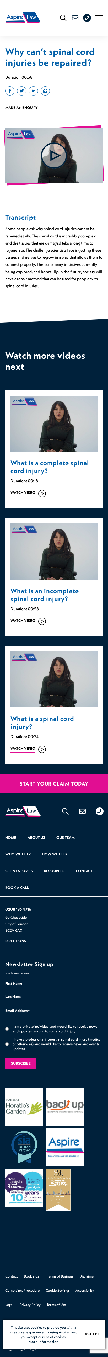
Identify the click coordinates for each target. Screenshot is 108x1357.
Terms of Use (56, 1304)
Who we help (18, 854)
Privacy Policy (30, 1304)
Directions (15, 941)
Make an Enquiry (21, 107)
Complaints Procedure (22, 1290)
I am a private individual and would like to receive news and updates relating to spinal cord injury (55, 1028)
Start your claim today (54, 783)
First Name (13, 983)
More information (44, 1341)
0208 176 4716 (91, 17)
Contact (84, 870)
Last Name (13, 996)
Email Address (17, 1011)
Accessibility (84, 1290)
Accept (92, 1334)
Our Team (65, 837)
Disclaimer (87, 1276)
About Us (36, 837)
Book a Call (17, 887)
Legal (9, 1304)
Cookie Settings (57, 1290)
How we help (54, 854)
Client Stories (19, 870)
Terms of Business (60, 1276)
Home (10, 837)
